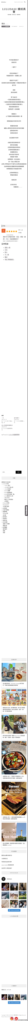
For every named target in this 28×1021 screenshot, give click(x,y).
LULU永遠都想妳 (5, 26)
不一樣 (7, 255)
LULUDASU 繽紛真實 (14, 10)
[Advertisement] (14, 44)
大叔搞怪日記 (5, 858)
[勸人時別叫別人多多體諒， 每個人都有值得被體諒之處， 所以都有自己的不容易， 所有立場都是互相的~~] (14, 887)
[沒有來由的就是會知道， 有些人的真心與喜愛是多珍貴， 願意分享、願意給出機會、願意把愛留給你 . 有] (22, 895)
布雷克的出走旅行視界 (7, 861)
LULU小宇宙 (6, 483)
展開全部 (4, 482)
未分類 (4, 515)
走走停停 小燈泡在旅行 (7, 868)
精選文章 (5, 525)
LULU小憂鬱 (7, 490)
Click (26, 510)
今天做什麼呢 (6, 506)
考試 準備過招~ (9, 259)
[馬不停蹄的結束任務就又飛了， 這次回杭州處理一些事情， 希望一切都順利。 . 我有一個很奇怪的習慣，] (5, 895)
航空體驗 (5, 527)
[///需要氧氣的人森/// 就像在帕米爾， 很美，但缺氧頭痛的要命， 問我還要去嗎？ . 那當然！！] (22, 904)
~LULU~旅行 (7, 485)
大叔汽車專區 (6, 510)
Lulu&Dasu (14, 26)
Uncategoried (6, 504)
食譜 (4, 532)
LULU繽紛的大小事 (8, 496)
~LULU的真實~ (7, 489)
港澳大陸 (5, 520)
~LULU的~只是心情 (8, 487)
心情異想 (6, 501)
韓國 (4, 530)
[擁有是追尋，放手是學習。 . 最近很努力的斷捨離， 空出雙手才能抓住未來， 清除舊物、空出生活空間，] (14, 895)
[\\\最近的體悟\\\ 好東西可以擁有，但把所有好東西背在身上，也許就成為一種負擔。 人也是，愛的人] (14, 904)
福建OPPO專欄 (6, 523)
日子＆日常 (5, 513)
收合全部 (8, 482)
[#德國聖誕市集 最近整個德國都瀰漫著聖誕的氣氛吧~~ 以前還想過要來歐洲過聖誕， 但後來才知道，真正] (5, 887)
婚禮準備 (5, 511)
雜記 (6, 257)
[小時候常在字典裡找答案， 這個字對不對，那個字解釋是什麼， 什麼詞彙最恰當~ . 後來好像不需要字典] (5, 904)
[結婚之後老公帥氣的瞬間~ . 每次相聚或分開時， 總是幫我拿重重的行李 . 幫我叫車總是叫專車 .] (22, 887)
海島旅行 (5, 518)
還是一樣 (7, 247)
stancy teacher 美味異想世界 (8, 865)
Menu (4, 2)
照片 (6, 252)
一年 (3, 418)
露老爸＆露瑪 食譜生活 (7, 855)
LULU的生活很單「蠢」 (9, 494)
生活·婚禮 (5, 522)
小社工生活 (6, 497)
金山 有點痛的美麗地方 (7, 425)
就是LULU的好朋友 (8, 499)
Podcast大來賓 (6, 503)
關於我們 (5, 529)
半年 (6, 250)
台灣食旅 (5, 508)
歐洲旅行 (5, 516)
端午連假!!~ (17, 418)
